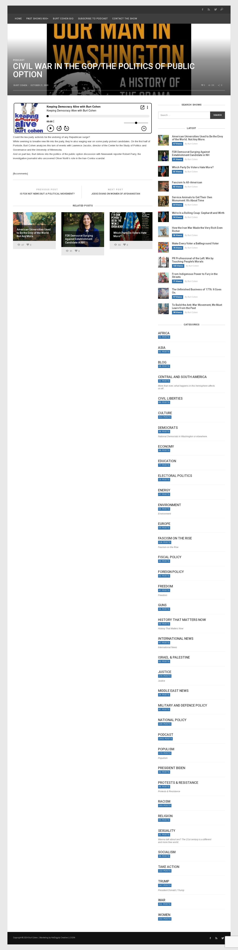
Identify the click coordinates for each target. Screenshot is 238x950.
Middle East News (173, 691)
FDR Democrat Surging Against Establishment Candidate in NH (191, 153)
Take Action (168, 867)
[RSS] (209, 9)
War (161, 900)
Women (164, 915)
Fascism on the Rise (175, 538)
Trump (163, 881)
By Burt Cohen (191, 144)
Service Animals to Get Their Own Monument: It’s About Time (192, 199)
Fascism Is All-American (187, 182)
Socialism (167, 852)
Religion (165, 816)
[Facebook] (202, 9)
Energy (164, 490)
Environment (169, 505)
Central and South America (182, 377)
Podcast (19, 60)
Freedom (165, 586)
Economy (166, 446)
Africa (164, 333)
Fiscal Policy (169, 557)
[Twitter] (215, 9)
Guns (162, 605)
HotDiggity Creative (59, 938)
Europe (164, 524)
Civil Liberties (170, 398)
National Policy (172, 720)
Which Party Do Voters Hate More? (193, 167)
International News (175, 638)
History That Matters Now (182, 620)
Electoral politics (175, 476)
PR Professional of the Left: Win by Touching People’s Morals (192, 260)
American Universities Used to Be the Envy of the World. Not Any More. (197, 138)
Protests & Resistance (178, 783)
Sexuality (166, 831)
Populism (166, 749)
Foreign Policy (171, 572)
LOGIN (72, 938)
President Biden (171, 768)
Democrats (168, 428)
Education (167, 461)
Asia (161, 348)
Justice (164, 672)
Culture (165, 413)
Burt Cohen (20, 85)
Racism (164, 801)
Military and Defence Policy (182, 705)
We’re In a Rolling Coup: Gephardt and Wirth (198, 212)
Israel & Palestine (174, 657)
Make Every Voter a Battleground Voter (195, 243)
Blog (162, 362)
